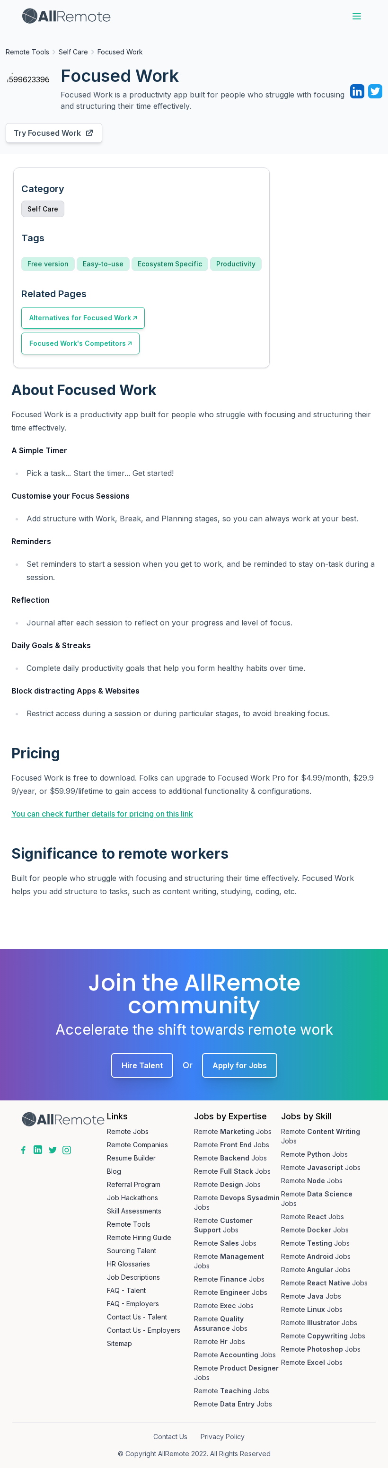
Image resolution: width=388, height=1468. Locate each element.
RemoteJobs (233, 1131)
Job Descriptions (133, 1277)
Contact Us (170, 1437)
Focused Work (120, 52)
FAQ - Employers (133, 1304)
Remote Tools (27, 52)
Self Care (73, 52)
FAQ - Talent (126, 1290)
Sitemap (119, 1343)
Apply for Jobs (239, 1065)
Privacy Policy (223, 1437)
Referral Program (133, 1184)
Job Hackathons (132, 1198)
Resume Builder (131, 1158)
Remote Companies (137, 1145)
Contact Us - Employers (143, 1330)
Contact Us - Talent (137, 1317)
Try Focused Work (47, 133)
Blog (114, 1171)
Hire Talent (142, 1065)
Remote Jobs (128, 1131)
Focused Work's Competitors (77, 343)
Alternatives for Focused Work (80, 318)
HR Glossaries (128, 1264)
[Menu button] (356, 16)
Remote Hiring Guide (139, 1237)
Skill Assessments (134, 1211)
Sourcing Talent (131, 1251)
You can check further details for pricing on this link (102, 813)
